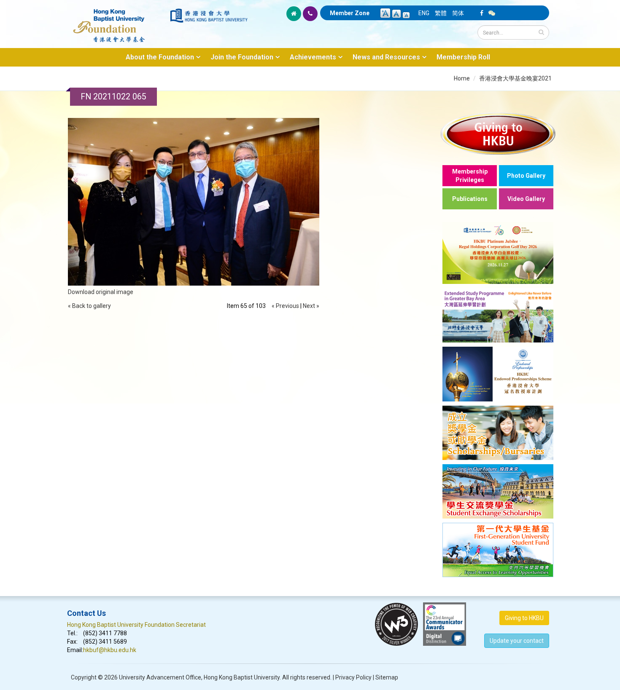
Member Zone (349, 13)
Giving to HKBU (524, 618)
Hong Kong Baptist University (242, 677)
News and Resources (386, 57)
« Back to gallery (89, 305)
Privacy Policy (353, 677)
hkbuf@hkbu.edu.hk (109, 650)
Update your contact (517, 640)
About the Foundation (160, 57)
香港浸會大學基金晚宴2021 (515, 78)
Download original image (100, 292)
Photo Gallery (526, 175)
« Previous (285, 305)
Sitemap (386, 677)
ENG (423, 13)
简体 (458, 13)
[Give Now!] (497, 133)
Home (462, 78)
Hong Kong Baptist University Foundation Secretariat (136, 624)
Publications (470, 198)
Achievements (313, 57)
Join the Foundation (241, 57)
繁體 (441, 13)
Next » (311, 305)
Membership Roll (463, 57)
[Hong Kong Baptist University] (209, 15)
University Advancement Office (160, 677)
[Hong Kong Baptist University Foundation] (118, 21)
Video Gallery (526, 198)
